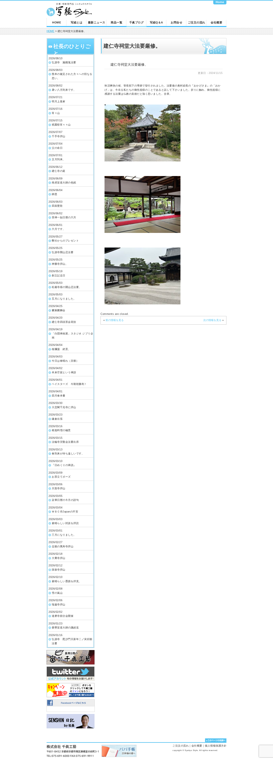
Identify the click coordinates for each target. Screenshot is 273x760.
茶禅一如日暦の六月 (64, 217)
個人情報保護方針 (215, 745)
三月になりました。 (64, 534)
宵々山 (56, 113)
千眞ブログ (136, 22)
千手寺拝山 (58, 136)
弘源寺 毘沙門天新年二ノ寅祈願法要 (72, 641)
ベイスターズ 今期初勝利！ (69, 384)
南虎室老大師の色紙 (64, 182)
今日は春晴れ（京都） (65, 360)
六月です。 (58, 229)
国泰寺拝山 (58, 569)
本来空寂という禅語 (64, 372)
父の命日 (57, 147)
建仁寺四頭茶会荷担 (64, 321)
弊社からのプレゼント (65, 240)
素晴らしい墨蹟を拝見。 (67, 581)
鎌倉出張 (57, 418)
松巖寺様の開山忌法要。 (67, 287)
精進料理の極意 (61, 430)
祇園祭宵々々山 (61, 124)
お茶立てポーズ (61, 476)
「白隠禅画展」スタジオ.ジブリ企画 (72, 335)
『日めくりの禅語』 (64, 465)
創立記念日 (58, 275)
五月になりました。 (64, 298)
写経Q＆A (156, 22)
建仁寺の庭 (58, 170)
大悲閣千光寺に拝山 (64, 407)
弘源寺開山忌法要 (62, 252)
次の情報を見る (212, 320)
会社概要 (216, 22)
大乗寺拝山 (58, 558)
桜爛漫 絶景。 (61, 349)
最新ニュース (96, 22)
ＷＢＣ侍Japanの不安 (65, 511)
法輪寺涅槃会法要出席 (65, 441)
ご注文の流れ (196, 22)
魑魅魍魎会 (58, 310)
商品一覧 (116, 22)
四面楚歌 (57, 205)
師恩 (54, 194)
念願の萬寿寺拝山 (62, 546)
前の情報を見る (115, 320)
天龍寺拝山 (58, 488)
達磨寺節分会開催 (62, 615)
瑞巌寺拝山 (58, 604)
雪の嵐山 (57, 592)
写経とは (76, 22)
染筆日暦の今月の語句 (65, 499)
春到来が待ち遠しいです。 (68, 453)
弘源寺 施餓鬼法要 (64, 62)
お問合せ (176, 22)
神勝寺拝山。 (60, 263)
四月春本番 (58, 395)
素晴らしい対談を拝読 (65, 523)
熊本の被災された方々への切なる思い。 (72, 76)
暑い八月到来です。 (64, 89)
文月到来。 (58, 159)
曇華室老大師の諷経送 (65, 627)
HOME (56, 22)
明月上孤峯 (58, 101)
